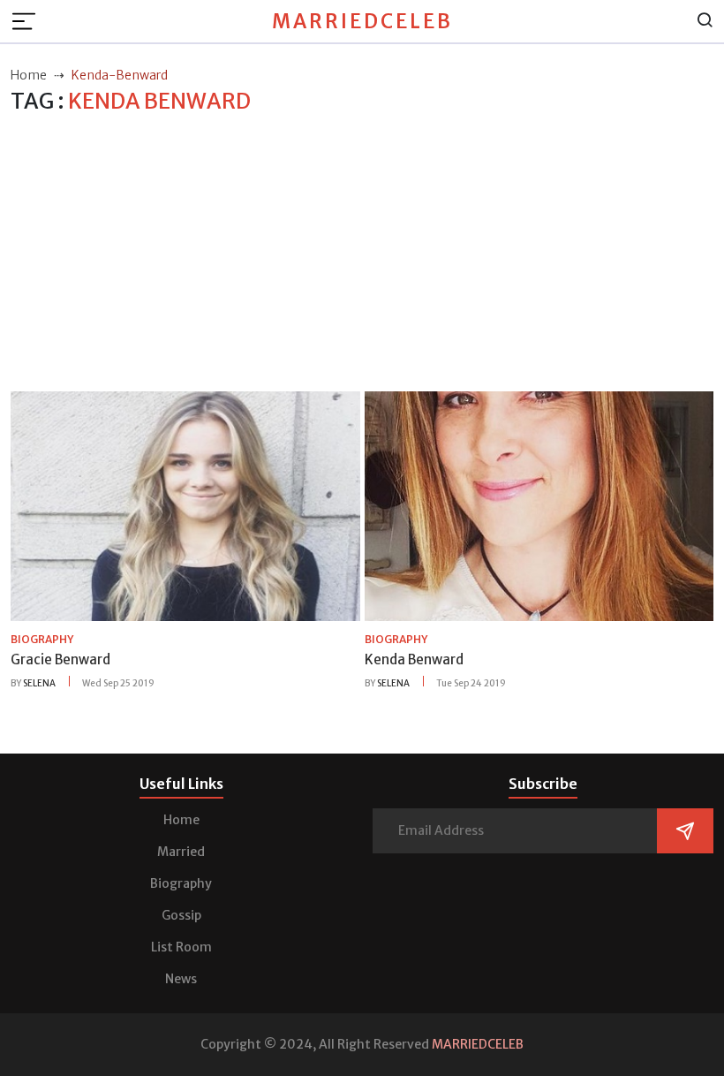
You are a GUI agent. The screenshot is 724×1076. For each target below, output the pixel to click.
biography (42, 639)
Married (181, 852)
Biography (181, 883)
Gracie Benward (60, 659)
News (181, 979)
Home (181, 820)
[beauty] (185, 505)
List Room (181, 947)
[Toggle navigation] (29, 21)
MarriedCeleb (362, 21)
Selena (39, 683)
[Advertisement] (362, 253)
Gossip (181, 915)
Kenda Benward (414, 659)
